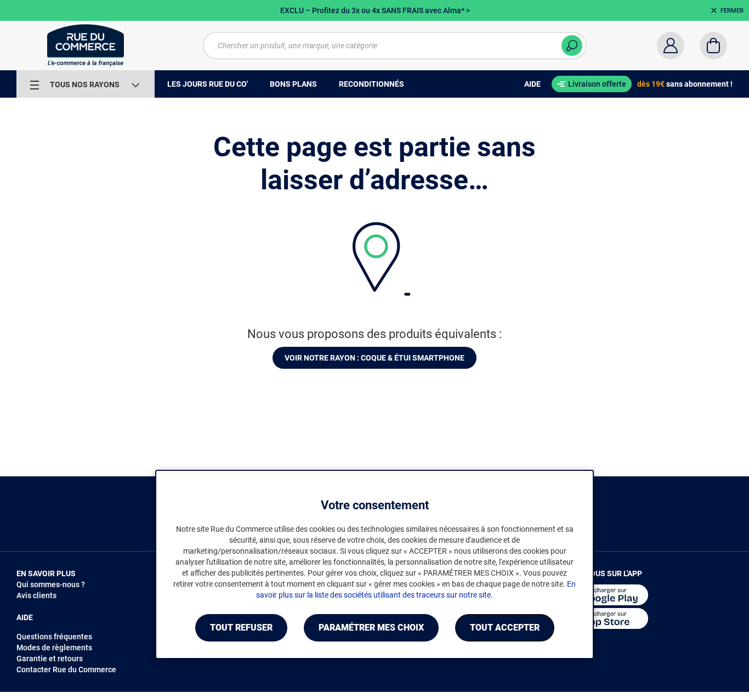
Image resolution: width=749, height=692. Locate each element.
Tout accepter (505, 627)
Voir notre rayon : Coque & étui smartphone (374, 357)
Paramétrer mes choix (371, 627)
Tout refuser (241, 627)
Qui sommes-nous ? (50, 584)
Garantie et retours (49, 658)
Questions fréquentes (54, 636)
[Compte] (670, 45)
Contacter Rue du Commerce (66, 669)
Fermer (732, 10)
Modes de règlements (54, 647)
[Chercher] (571, 45)
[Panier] (713, 45)
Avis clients (36, 595)
